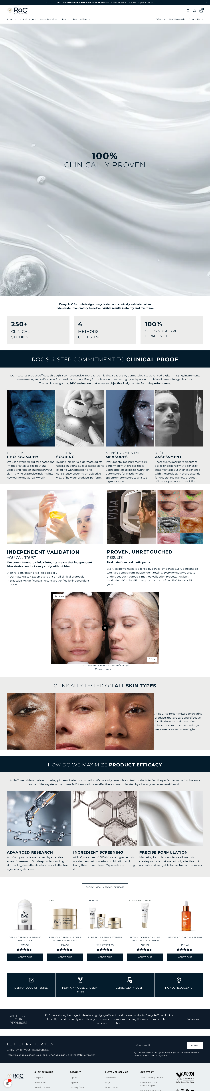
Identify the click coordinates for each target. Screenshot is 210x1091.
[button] (187, 11)
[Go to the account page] (193, 11)
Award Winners (42, 1087)
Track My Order (77, 1087)
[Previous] (46, 2)
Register (74, 1082)
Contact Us (110, 1077)
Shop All (38, 1077)
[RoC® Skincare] (17, 10)
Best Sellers (40, 1082)
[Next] (163, 2)
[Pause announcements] (206, 2)
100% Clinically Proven (151, 1077)
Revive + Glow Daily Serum (185, 937)
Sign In (73, 1077)
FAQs (107, 1082)
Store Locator (111, 1087)
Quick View (25, 929)
